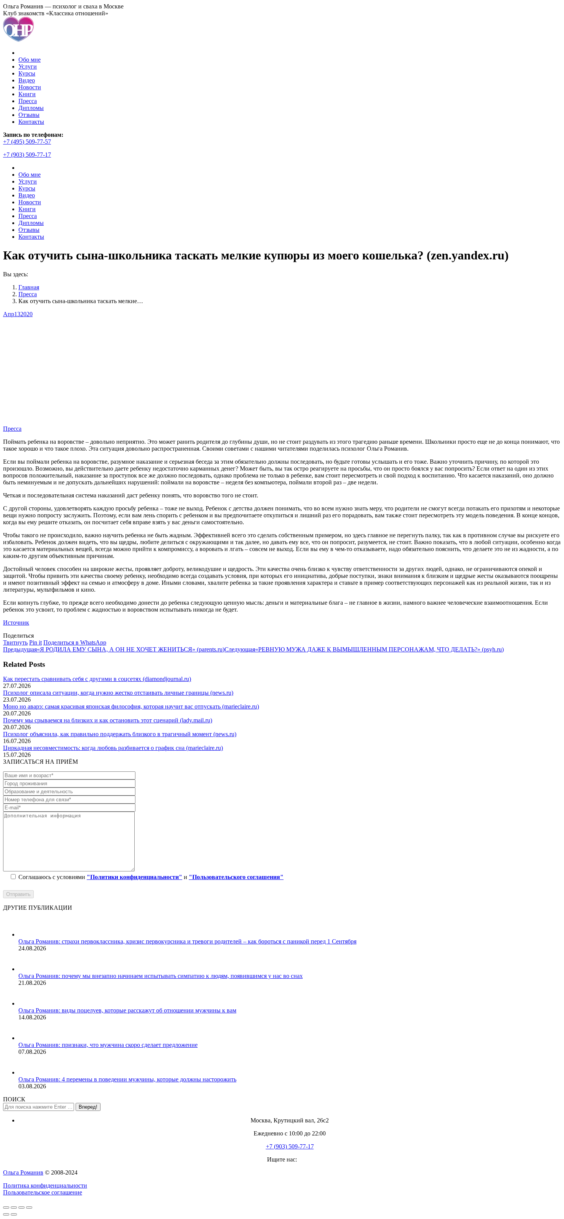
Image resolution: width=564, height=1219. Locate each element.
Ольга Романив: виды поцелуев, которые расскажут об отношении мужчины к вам (127, 1010)
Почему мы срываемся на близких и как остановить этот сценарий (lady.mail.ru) (107, 720)
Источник (16, 622)
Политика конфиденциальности (45, 1185)
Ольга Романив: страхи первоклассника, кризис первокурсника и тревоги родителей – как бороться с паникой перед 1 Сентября (187, 941)
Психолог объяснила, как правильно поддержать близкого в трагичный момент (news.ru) (119, 734)
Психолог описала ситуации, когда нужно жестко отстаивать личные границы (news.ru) (118, 692)
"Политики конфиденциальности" (134, 877)
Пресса (12, 428)
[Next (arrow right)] (14, 1214)
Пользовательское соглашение (42, 1192)
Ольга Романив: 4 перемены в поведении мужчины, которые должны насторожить (127, 1079)
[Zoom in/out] (29, 1207)
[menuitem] (29, 59)
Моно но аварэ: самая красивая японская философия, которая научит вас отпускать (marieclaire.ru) (131, 706)
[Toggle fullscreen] (21, 1207)
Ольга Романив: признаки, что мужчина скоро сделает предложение (108, 1045)
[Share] (14, 1207)
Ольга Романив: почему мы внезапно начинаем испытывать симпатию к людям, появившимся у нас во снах (160, 976)
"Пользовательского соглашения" (236, 877)
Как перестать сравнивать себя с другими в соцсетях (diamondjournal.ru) (97, 679)
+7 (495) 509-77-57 (27, 141)
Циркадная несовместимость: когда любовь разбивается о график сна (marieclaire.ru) (113, 748)
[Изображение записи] (28, 934)
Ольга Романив (23, 1172)
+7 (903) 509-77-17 (27, 154)
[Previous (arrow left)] (6, 1214)
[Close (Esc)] (6, 1207)
